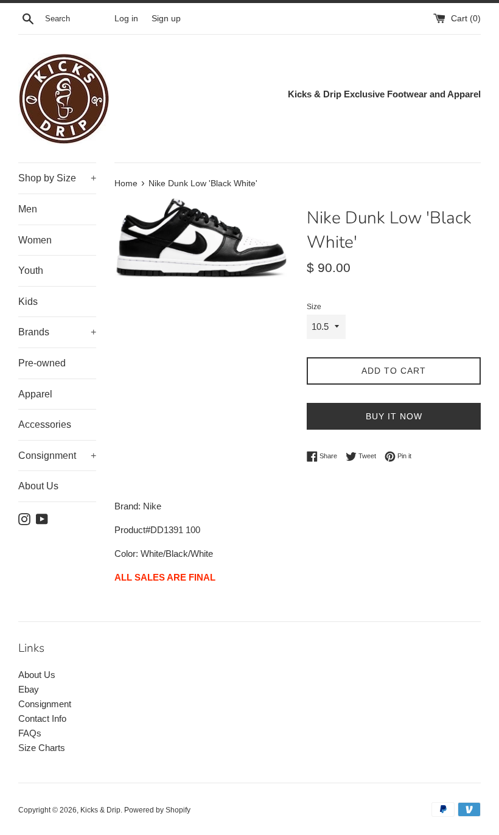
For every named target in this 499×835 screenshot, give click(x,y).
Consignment (57, 455)
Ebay (28, 689)
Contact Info (42, 718)
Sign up (166, 18)
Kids (28, 301)
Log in (126, 18)
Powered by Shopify (157, 810)
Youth (30, 270)
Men (27, 209)
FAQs (29, 733)
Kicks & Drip (100, 810)
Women (35, 240)
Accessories (44, 424)
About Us (38, 486)
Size (314, 306)
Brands (57, 332)
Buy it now (394, 416)
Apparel (35, 394)
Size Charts (41, 747)
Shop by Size (57, 178)
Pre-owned (42, 363)
